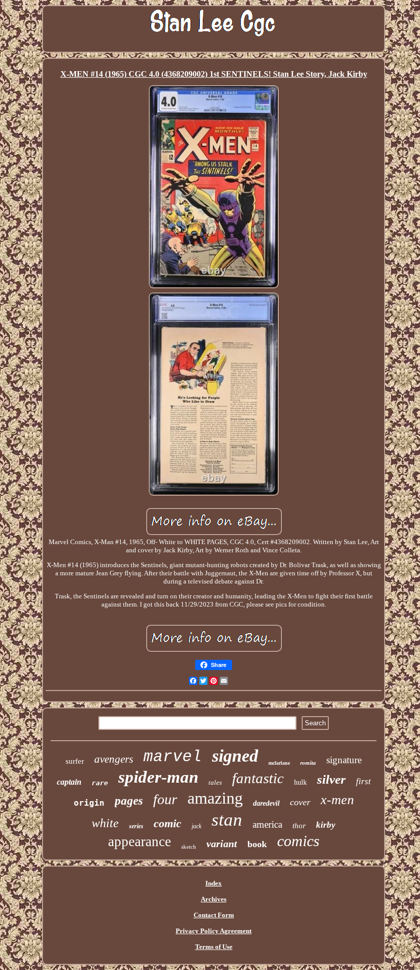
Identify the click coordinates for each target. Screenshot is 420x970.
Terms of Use (214, 947)
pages (129, 800)
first (363, 781)
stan (227, 820)
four (165, 799)
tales (215, 782)
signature (344, 760)
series (136, 826)
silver (331, 779)
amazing (215, 798)
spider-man (158, 777)
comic (167, 823)
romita (308, 763)
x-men (337, 799)
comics (298, 840)
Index (213, 883)
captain (69, 782)
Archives (213, 899)
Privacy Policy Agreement (213, 931)
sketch (188, 847)
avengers (113, 759)
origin (89, 803)
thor (299, 826)
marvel (172, 757)
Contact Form (214, 915)
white (105, 823)
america (267, 824)
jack (196, 826)
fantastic (258, 778)
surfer (75, 761)
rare (100, 783)
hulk (300, 782)
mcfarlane (279, 763)
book (257, 844)
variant (221, 843)
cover (300, 802)
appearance (139, 841)
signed (235, 755)
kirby (325, 825)
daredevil (266, 803)
